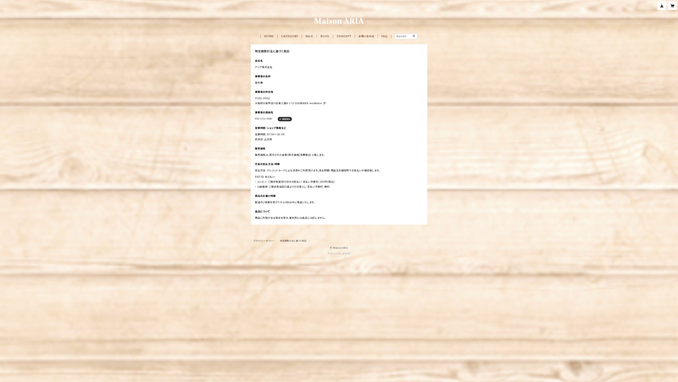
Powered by (335, 253)
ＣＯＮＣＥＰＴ (344, 36)
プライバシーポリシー (264, 240)
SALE (309, 36)
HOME (269, 36)
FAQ (384, 36)
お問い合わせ (366, 36)
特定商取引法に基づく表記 (293, 240)
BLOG (324, 36)
